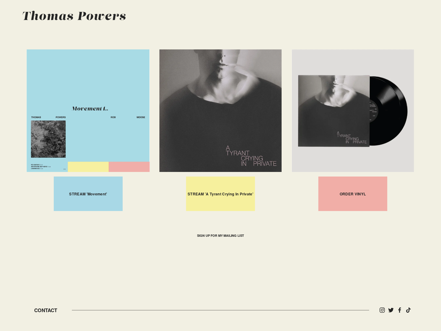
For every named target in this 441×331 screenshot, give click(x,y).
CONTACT (45, 310)
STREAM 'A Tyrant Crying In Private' (220, 194)
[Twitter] (391, 310)
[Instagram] (382, 310)
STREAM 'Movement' (88, 194)
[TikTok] (408, 310)
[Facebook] (399, 310)
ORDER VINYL (353, 194)
